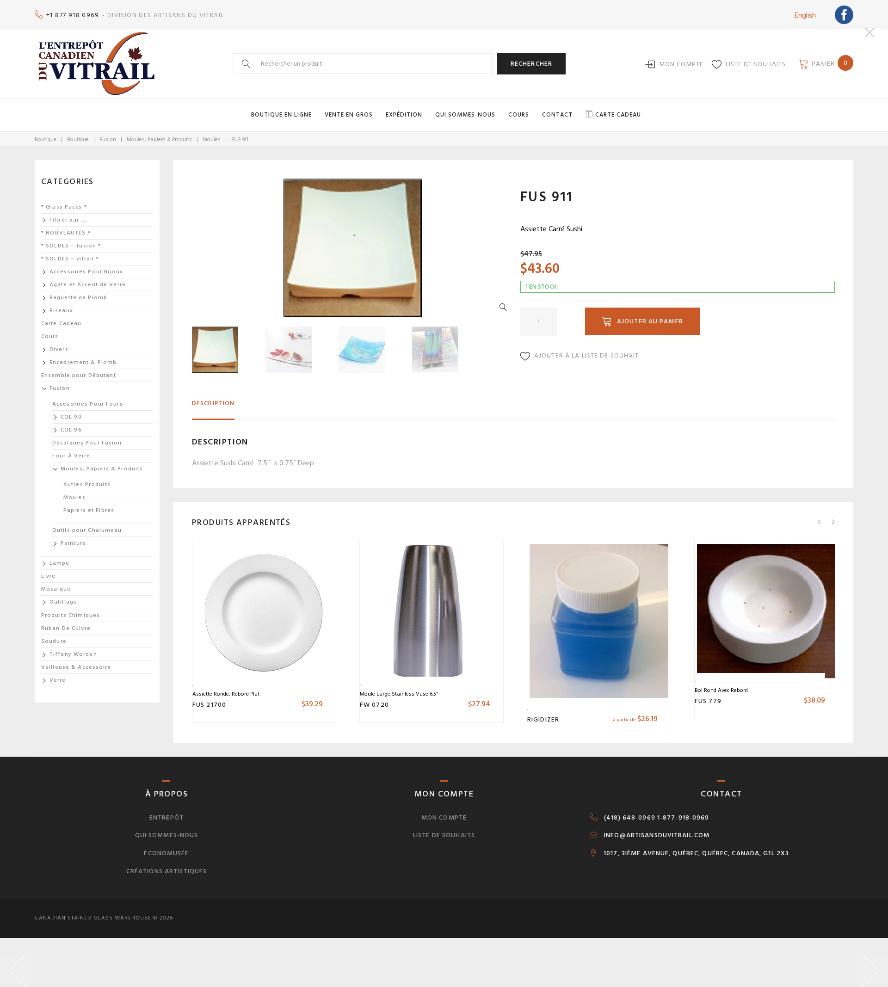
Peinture (73, 543)
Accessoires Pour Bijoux (86, 272)
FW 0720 (374, 704)
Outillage (63, 602)
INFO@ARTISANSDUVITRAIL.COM (656, 835)
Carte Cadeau (61, 323)
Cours (518, 114)
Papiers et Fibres (88, 510)
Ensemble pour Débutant (78, 375)
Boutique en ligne (281, 114)
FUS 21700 (209, 704)
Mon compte (681, 64)
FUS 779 (708, 701)
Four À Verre (71, 456)
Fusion (107, 139)
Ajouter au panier (650, 321)
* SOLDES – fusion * (71, 246)
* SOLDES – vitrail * (70, 259)
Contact (557, 114)
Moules (212, 139)
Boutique (45, 139)
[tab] (213, 407)
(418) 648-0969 (629, 817)
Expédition (404, 114)
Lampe (59, 563)
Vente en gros (349, 114)
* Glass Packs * (64, 207)
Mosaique (56, 589)
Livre (48, 576)
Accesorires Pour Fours (87, 404)
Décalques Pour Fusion (87, 443)
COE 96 (71, 430)
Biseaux (61, 311)
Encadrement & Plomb (83, 362)
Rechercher (531, 63)
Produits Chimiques (70, 615)
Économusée (166, 853)
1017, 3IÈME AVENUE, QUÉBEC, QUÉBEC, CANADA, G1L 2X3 (696, 853)
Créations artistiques (166, 871)
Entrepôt (166, 817)
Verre (57, 680)
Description (213, 403)
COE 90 (71, 417)
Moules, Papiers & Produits (159, 139)
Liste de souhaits (756, 64)
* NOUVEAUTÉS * (66, 233)
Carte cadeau (618, 114)
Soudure (54, 641)
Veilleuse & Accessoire (76, 667)
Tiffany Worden (73, 654)
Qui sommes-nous (465, 114)
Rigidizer (543, 719)
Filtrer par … (68, 220)
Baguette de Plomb (78, 298)
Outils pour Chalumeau (87, 530)
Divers (58, 349)
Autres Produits (87, 484)
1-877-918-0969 (683, 817)
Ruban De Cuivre (66, 628)
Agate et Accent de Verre (87, 285)
